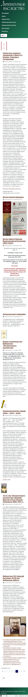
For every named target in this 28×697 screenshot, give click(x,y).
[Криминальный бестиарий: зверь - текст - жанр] (4, 404)
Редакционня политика (9, 25)
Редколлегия (6, 19)
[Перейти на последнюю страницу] (24, 671)
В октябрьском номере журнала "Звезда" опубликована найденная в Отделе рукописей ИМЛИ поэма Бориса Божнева (14, 641)
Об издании (5, 13)
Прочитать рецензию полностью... (12, 188)
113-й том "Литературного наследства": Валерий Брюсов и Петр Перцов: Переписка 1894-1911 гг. (14, 499)
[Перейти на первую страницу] (2, 671)
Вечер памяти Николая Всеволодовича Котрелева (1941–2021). (14, 241)
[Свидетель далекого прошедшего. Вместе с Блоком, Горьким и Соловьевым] (4, 45)
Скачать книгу (7, 479)
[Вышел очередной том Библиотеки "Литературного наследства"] (4, 334)
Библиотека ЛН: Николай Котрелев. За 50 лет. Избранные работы (13, 578)
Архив (4, 16)
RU (4, 35)
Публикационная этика (9, 22)
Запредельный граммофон (14, 314)
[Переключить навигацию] (3, 678)
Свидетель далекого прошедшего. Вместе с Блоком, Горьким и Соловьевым (12, 56)
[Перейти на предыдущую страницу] (5, 671)
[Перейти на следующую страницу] (21, 671)
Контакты (5, 31)
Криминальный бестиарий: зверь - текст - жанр (14, 412)
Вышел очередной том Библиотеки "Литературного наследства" (12, 345)
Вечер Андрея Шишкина (13, 197)
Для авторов (5, 28)
